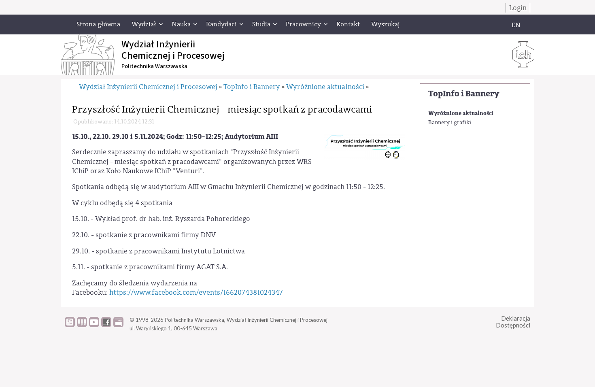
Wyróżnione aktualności (460, 113)
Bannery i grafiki (449, 122)
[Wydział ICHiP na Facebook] (106, 325)
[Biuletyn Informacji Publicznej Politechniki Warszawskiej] (118, 325)
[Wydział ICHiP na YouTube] (94, 325)
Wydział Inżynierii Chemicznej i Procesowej (148, 87)
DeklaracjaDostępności (513, 322)
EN (516, 25)
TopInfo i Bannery (463, 94)
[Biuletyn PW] (82, 325)
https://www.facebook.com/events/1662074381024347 (196, 292)
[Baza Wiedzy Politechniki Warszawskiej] (70, 325)
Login (518, 8)
